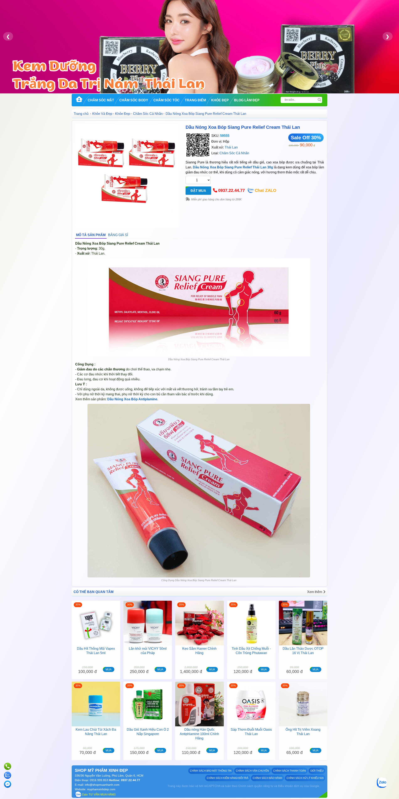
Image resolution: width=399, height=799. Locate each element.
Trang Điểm (195, 100)
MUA (109, 669)
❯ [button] (387, 36)
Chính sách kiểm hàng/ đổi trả (227, 778)
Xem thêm (314, 592)
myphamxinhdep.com (101, 789)
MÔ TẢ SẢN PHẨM (91, 235)
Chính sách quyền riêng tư (255, 786)
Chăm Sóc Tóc (166, 100)
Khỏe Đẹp (220, 100)
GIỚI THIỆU (317, 770)
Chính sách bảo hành (267, 778)
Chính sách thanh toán (289, 770)
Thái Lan (231, 147)
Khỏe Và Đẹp (102, 113)
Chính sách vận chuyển (252, 770)
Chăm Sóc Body (133, 100)
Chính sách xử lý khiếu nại (305, 778)
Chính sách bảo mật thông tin (211, 770)
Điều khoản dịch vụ (290, 786)
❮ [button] (8, 36)
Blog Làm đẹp (247, 100)
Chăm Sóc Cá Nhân (148, 113)
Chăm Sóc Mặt (101, 100)
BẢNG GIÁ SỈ (118, 235)
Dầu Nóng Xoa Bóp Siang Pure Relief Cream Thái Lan (243, 127)
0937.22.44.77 (231, 190)
